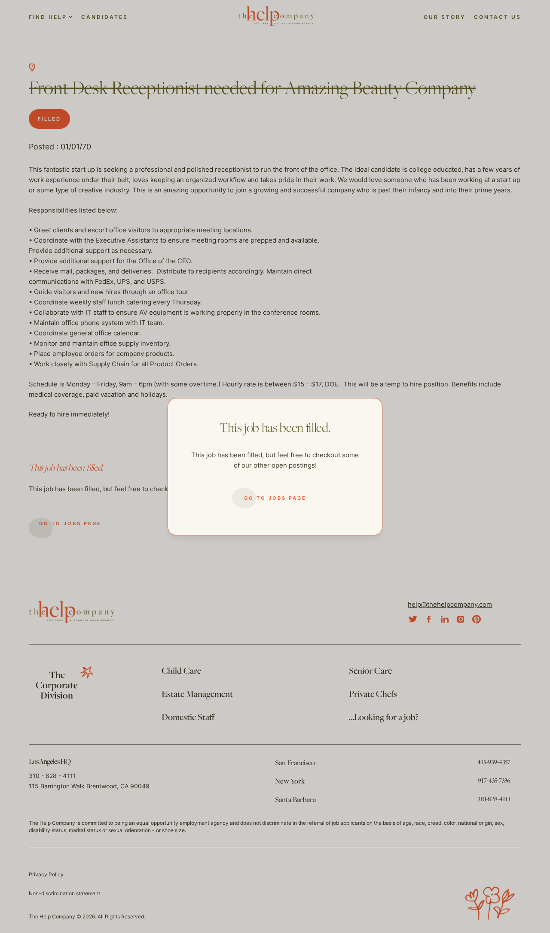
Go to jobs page (275, 498)
